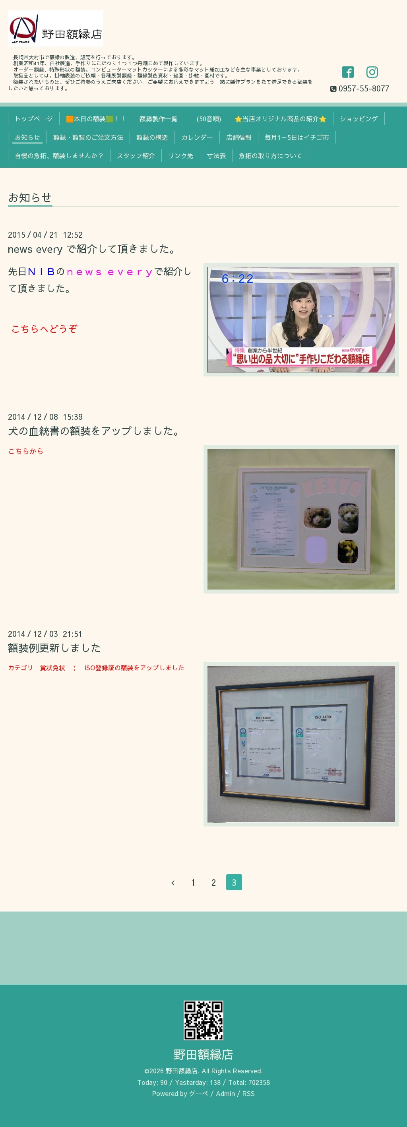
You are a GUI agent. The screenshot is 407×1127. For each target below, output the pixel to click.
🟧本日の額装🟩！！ (96, 118)
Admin (225, 1093)
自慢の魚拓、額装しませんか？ (59, 155)
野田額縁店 (203, 1054)
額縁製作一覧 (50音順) (180, 118)
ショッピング (359, 118)
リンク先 (181, 155)
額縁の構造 (152, 137)
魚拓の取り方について (270, 155)
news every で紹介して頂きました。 (94, 248)
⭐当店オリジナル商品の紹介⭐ (281, 118)
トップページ (34, 118)
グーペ (198, 1093)
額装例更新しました (54, 647)
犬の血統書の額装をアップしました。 (96, 430)
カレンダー (197, 137)
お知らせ (27, 137)
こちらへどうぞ (44, 329)
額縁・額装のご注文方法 (88, 137)
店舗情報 (239, 137)
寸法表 (216, 155)
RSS (248, 1093)
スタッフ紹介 (136, 155)
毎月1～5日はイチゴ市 (297, 137)
